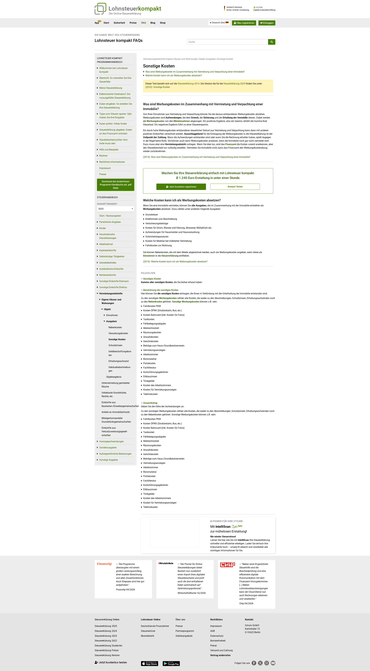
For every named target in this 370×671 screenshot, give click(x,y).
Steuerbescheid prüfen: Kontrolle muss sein (113, 141)
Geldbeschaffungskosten (120, 353)
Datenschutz (216, 636)
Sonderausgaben (108, 447)
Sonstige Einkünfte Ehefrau (113, 287)
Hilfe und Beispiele (108, 149)
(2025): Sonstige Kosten (157, 87)
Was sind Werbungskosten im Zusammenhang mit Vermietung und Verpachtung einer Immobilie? (195, 71)
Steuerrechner (148, 631)
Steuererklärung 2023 (106, 636)
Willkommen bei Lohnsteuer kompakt (113, 70)
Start (106, 22)
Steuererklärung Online (107, 619)
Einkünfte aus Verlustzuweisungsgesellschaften (114, 431)
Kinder (102, 228)
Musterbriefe (147, 636)
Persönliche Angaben (110, 222)
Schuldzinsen (115, 345)
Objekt (202, 59)
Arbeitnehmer (106, 244)
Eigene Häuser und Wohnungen (182, 59)
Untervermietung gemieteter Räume (116, 385)
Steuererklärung (169, 255)
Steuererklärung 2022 (106, 640)
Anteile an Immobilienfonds (116, 412)
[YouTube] (273, 663)
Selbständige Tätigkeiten (111, 256)
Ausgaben (211, 59)
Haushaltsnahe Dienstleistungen (107, 236)
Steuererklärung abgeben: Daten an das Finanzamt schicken (115, 131)
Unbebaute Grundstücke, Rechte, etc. (114, 394)
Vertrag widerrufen (220, 655)
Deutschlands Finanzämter (155, 626)
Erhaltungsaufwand (119, 361)
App (97, 22)
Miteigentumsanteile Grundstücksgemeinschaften (116, 420)
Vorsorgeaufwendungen (111, 441)
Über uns (180, 619)
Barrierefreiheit (218, 640)
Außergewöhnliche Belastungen (115, 453)
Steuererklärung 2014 (188, 83)
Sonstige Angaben (108, 459)
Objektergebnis (113, 377)
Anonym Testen (235, 186)
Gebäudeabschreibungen (120, 369)
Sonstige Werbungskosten (185, 301)
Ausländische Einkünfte (111, 269)
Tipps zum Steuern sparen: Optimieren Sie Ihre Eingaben (115, 115)
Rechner (103, 155)
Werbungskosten (155, 121)
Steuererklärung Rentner (107, 655)
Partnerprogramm (185, 631)
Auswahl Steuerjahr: (107, 203)
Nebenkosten (155, 301)
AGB (212, 631)
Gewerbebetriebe (107, 262)
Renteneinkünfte (107, 275)
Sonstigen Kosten (152, 278)
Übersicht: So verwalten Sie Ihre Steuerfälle (115, 80)
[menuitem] (219, 22)
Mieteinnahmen (182, 121)
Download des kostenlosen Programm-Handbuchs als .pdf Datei (116, 184)
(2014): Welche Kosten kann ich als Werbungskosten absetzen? (175, 261)
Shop (163, 22)
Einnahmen (149, 255)
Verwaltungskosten (118, 333)
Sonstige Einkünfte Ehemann (114, 281)
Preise (133, 22)
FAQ (143, 22)
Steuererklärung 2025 (234, 83)
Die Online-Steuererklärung (125, 13)
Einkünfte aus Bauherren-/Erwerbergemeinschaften (118, 404)
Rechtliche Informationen (112, 162)
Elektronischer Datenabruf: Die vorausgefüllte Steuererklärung (115, 96)
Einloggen (268, 22)
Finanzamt (230, 144)
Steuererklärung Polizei (107, 650)
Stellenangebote (184, 636)
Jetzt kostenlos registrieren (182, 186)
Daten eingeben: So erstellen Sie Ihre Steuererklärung (115, 105)
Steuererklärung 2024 (106, 631)
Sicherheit (119, 22)
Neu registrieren (245, 22)
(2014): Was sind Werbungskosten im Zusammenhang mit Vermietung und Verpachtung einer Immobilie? (196, 157)
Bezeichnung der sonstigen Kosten (160, 290)
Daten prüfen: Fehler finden (113, 123)
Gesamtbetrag (150, 403)
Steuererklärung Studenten (108, 645)
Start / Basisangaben (110, 215)
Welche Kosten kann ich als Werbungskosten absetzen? (173, 75)
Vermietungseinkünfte (154, 59)
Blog (152, 22)
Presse (102, 174)
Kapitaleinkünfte (107, 250)
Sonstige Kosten (225, 59)
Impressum (105, 168)
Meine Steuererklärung (110, 88)
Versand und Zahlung (221, 650)
